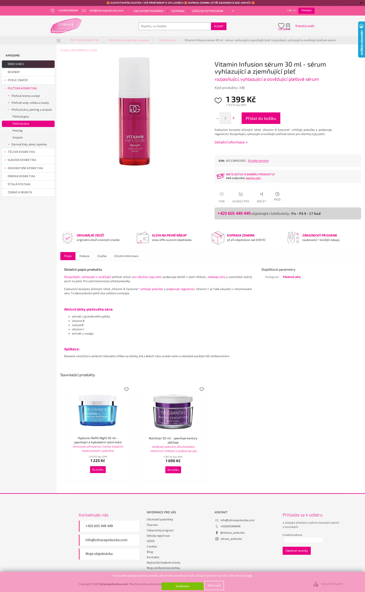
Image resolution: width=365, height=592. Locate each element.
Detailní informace (229, 142)
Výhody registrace (158, 536)
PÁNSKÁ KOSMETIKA (21, 176)
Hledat (218, 26)
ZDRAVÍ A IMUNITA (20, 192)
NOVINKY (14, 72)
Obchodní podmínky (149, 11)
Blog (150, 552)
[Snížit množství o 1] (217, 118)
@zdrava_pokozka (232, 533)
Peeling (17, 131)
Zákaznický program (207, 11)
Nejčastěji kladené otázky (163, 563)
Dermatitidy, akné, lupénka (29, 144)
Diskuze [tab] (84, 256)
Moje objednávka (99, 554)
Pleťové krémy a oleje (25, 96)
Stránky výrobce (258, 161)
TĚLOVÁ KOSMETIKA (21, 152)
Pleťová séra (20, 124)
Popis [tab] (68, 256)
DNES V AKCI (16, 64)
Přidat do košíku (261, 118)
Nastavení (214, 585)
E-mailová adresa (292, 535)
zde (250, 576)
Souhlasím (182, 586)
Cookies (152, 546)
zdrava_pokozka (231, 539)
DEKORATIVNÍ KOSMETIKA (25, 168)
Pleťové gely (20, 117)
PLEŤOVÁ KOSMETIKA (22, 88)
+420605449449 (230, 526)
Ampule (17, 137)
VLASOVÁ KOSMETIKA (22, 160)
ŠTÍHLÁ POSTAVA (19, 184)
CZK (289, 10)
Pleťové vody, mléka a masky (30, 103)
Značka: (78, 50)
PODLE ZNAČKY (18, 80)
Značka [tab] (102, 256)
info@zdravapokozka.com (106, 540)
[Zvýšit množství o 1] (233, 118)
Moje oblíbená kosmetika (163, 568)
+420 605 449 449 (233, 213)
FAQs (277, 199)
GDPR (150, 541)
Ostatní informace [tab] (126, 256)
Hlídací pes (240, 201)
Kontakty (153, 557)
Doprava (177, 11)
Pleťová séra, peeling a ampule (31, 110)
